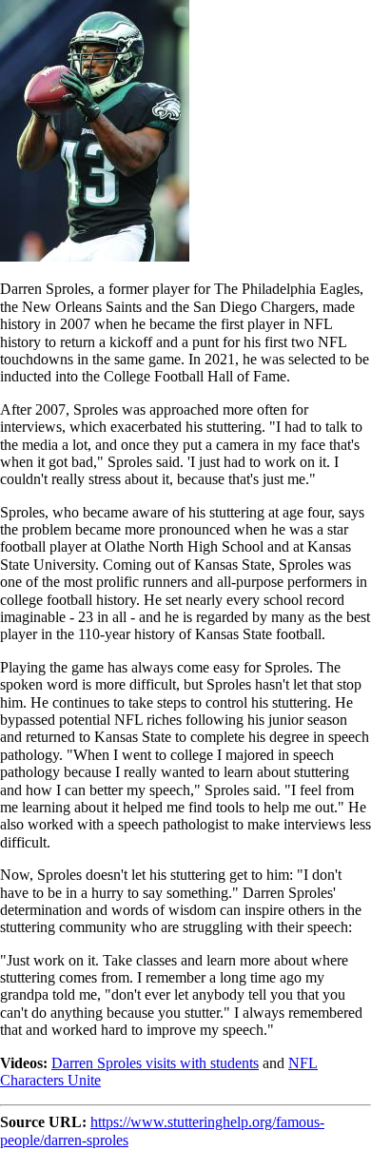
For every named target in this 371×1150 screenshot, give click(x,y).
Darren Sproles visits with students (155, 1063)
